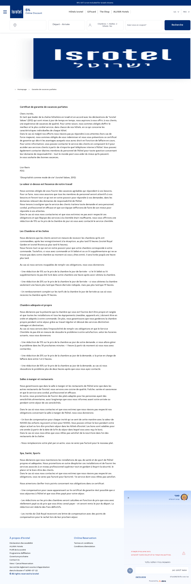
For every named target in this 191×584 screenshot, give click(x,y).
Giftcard (91, 12)
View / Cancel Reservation (21, 564)
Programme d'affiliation (20, 553)
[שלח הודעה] (130, 571)
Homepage (22, 89)
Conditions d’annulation (84, 546)
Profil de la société (18, 550)
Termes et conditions (83, 543)
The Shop (104, 12)
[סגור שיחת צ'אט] (128, 497)
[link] (16, 12)
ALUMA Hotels (121, 12)
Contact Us (15, 560)
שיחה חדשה (141, 577)
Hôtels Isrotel (76, 12)
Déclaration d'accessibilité (21, 543)
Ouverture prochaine (19, 557)
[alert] (162, 570)
